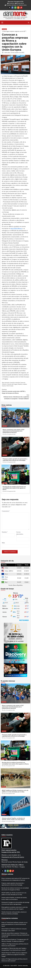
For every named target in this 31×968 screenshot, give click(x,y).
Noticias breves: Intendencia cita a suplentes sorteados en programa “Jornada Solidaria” (16, 396)
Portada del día (20, 3)
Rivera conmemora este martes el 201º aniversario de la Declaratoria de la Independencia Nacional (13, 431)
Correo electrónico (19, 534)
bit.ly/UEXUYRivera (16, 228)
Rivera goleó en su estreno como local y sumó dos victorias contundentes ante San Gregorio (15, 908)
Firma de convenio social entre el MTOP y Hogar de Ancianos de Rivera (13, 391)
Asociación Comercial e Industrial (12, 382)
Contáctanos (12, 3)
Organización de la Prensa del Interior (13, 857)
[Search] (28, 22)
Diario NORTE (13, 965)
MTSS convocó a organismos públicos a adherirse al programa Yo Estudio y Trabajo (14, 954)
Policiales (4, 814)
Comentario (6, 511)
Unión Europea (9, 385)
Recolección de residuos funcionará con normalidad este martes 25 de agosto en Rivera (14, 488)
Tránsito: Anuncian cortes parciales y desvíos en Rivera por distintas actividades (14, 912)
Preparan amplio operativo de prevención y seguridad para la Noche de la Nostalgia (15, 459)
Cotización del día (22, 5)
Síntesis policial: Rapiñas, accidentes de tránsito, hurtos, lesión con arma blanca (13, 819)
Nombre (5, 532)
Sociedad (4, 29)
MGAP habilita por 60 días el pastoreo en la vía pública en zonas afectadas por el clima (15, 791)
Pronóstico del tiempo (11, 5)
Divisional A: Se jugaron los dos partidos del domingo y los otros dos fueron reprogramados (15, 903)
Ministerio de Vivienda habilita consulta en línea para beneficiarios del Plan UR (15, 935)
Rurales (3, 786)
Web (3, 543)
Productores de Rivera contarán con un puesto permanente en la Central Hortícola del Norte (14, 924)
